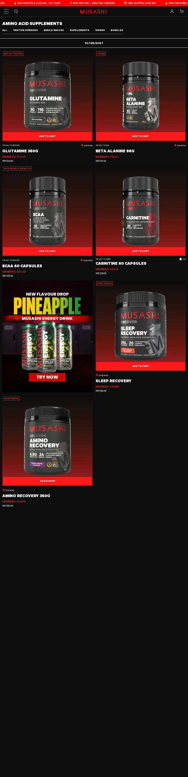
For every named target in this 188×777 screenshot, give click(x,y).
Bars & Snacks (54, 30)
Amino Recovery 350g (26, 496)
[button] (6, 11)
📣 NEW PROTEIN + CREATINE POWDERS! (83, 3)
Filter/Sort (94, 43)
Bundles (117, 30)
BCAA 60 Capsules (22, 266)
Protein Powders (25, 30)
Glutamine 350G (20, 151)
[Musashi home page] (94, 11)
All (4, 30)
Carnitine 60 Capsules (121, 263)
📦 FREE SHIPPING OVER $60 (131, 3)
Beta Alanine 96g (115, 151)
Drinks (100, 30)
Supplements (79, 30)
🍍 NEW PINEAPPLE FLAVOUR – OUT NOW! (27, 3)
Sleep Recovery (113, 381)
